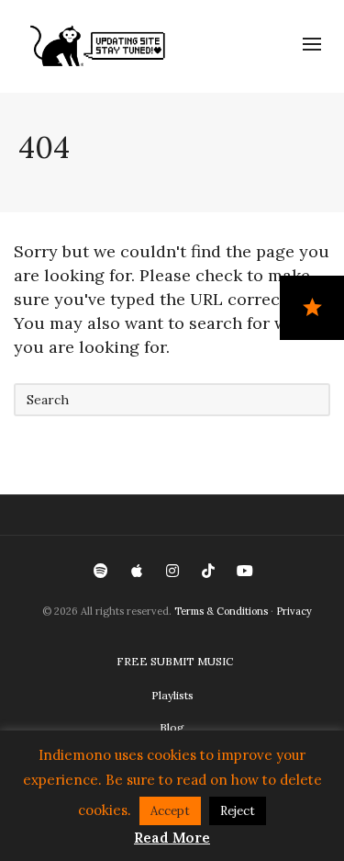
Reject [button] (237, 811)
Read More (172, 837)
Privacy (294, 611)
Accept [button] (170, 811)
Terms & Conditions (221, 611)
